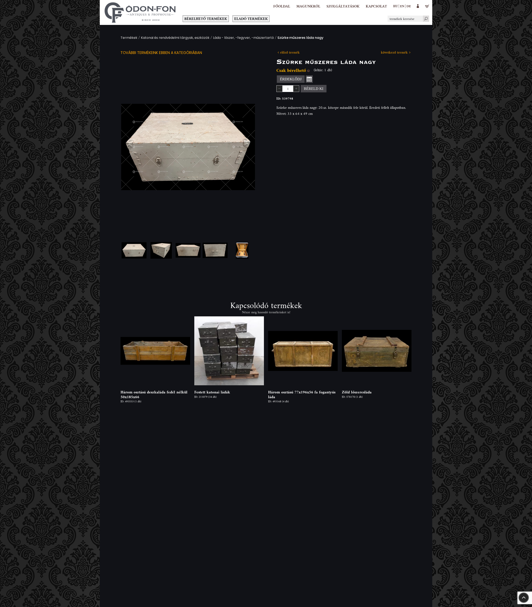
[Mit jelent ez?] (308, 70)
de (408, 6)
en (402, 6)
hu (395, 6)
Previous (131, 147)
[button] (308, 6)
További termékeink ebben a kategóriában (161, 53)
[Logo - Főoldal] (140, 12)
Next (245, 147)
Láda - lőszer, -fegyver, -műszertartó (243, 38)
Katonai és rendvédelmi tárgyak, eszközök (175, 38)
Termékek (129, 38)
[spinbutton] (287, 89)
